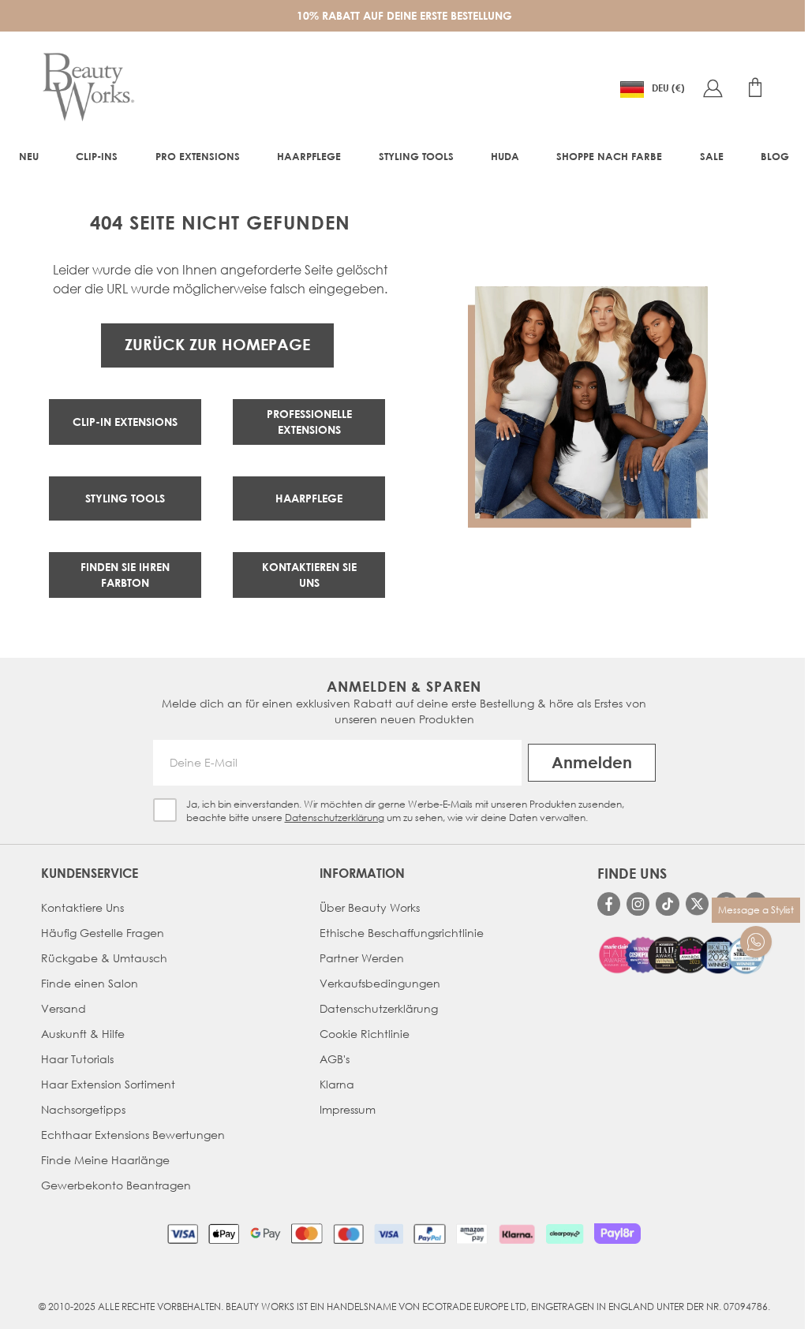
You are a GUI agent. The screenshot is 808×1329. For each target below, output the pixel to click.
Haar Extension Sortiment (108, 1084)
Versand (63, 1008)
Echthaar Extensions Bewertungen (133, 1134)
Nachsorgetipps (83, 1109)
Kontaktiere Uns (82, 907)
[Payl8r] (617, 1233)
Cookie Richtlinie (365, 1033)
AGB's (335, 1058)
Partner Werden (362, 957)
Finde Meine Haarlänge (105, 1159)
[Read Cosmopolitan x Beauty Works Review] (682, 955)
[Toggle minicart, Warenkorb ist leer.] (755, 88)
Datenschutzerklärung (334, 817)
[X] (697, 904)
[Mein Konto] (713, 88)
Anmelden (592, 762)
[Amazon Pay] (472, 1233)
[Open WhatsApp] (756, 942)
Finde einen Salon (89, 983)
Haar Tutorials (77, 1058)
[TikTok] (667, 903)
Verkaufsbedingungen (380, 983)
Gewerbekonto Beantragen (116, 1185)
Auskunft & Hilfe (83, 1033)
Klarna (337, 1084)
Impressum (348, 1109)
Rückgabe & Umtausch (104, 957)
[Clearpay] (564, 1233)
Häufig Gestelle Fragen (102, 932)
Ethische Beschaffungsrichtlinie (402, 932)
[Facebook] (608, 903)
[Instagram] (638, 903)
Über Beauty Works (370, 907)
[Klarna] (516, 1233)
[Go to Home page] (88, 87)
